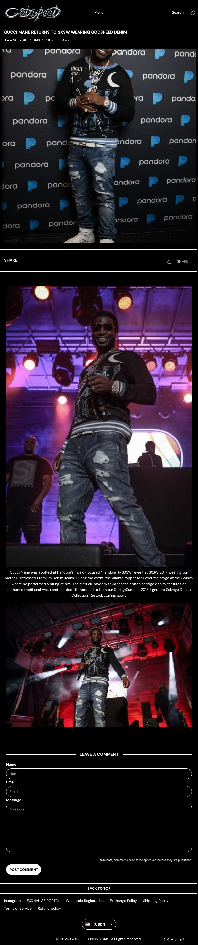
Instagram (12, 900)
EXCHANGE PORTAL (43, 900)
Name (11, 764)
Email (11, 782)
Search (178, 12)
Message (13, 799)
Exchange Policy (123, 900)
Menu (99, 12)
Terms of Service (18, 908)
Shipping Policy (155, 900)
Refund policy (49, 908)
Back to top (99, 888)
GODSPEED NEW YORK (89, 938)
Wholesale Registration (85, 900)
